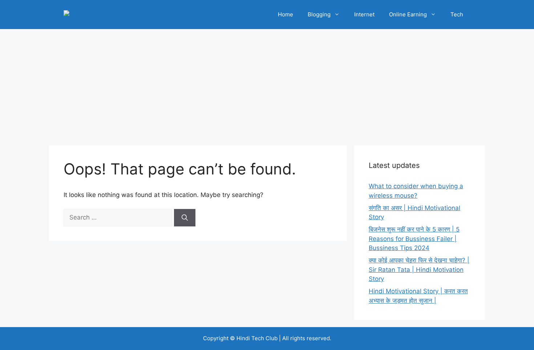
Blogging (319, 14)
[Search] (184, 217)
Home (285, 14)
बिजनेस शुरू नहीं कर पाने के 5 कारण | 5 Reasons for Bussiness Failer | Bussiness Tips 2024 (414, 239)
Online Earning (408, 14)
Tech (456, 14)
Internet (364, 14)
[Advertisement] (267, 83)
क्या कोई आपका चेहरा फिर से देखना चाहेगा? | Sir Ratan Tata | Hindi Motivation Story (419, 269)
